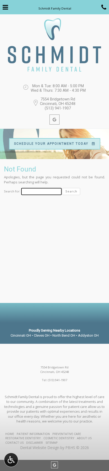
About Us (84, 438)
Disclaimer (34, 442)
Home (9, 434)
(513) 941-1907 (58, 108)
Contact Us (14, 442)
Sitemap (52, 442)
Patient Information (33, 434)
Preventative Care (66, 434)
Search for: (12, 191)
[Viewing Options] (11, 460)
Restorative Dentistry (23, 438)
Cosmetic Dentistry (58, 438)
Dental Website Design (39, 447)
